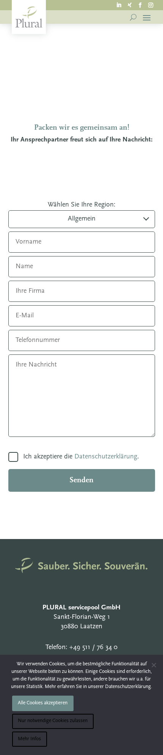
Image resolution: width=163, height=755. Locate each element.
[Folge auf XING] (129, 4)
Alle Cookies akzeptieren (42, 703)
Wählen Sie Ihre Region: (82, 205)
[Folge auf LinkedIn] (119, 4)
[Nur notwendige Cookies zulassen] (153, 665)
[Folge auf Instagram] (151, 4)
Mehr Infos (29, 738)
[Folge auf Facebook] (140, 4)
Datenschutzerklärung (105, 457)
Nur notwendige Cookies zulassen (53, 720)
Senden (81, 480)
